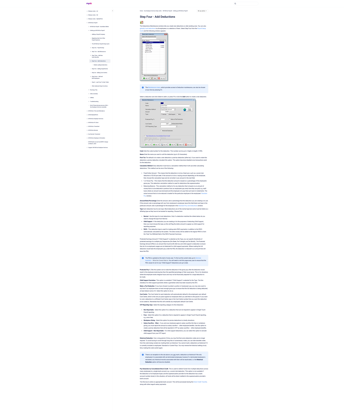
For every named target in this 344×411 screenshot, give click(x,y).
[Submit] (235, 3)
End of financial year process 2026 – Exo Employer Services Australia (99, 106)
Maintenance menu (154, 87)
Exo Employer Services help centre (153, 11)
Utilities (92, 97)
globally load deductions (147, 28)
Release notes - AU (93, 11)
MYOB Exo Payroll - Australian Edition (99, 26)
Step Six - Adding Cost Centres (99, 72)
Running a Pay (93, 89)
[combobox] (245, 3)
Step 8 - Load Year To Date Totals (100, 82)
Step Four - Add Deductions (99, 61)
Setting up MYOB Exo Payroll (97, 30)
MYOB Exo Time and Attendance (96, 111)
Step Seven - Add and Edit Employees (97, 77)
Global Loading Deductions (100, 65)
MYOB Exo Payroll (92, 22)
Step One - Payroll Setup (98, 47)
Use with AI (202, 11)
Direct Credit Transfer (200, 382)
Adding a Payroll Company (98, 34)
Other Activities (94, 93)
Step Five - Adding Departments (100, 68)
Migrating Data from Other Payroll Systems (98, 39)
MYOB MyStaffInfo (93, 114)
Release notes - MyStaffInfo (95, 19)
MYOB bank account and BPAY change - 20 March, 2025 (98, 142)
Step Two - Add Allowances (99, 51)
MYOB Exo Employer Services (95, 118)
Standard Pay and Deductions (187, 206)
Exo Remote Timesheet (94, 134)
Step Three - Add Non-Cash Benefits (97, 56)
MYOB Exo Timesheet (93, 126)
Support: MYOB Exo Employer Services (98, 147)
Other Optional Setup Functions (100, 86)
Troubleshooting (94, 101)
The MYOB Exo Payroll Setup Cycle (100, 43)
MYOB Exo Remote (93, 130)
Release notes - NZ (93, 15)
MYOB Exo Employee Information (96, 138)
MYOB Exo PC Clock (93, 122)
